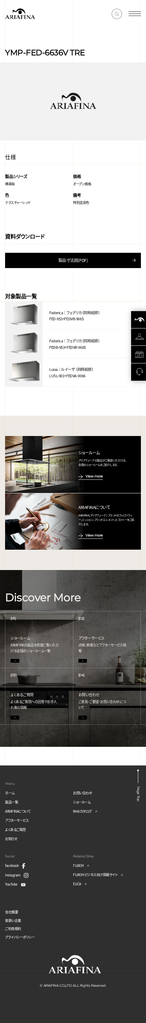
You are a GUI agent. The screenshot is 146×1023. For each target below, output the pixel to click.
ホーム (10, 792)
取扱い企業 (13, 920)
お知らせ (11, 838)
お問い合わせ (82, 792)
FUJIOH (78, 865)
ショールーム (81, 801)
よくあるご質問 (15, 829)
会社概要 (11, 911)
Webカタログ (82, 811)
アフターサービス (17, 820)
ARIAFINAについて (17, 811)
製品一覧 (11, 801)
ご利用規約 (13, 928)
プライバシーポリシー (20, 937)
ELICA (77, 883)
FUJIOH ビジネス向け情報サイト (95, 874)
